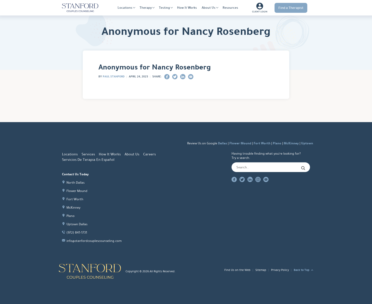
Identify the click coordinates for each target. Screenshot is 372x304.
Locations (125, 7)
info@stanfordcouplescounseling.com (94, 240)
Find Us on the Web (237, 270)
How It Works (187, 7)
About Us (208, 7)
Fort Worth (262, 143)
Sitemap (260, 270)
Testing (164, 7)
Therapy (146, 7)
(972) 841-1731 (76, 232)
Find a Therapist (290, 7)
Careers (149, 154)
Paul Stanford (114, 76)
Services (88, 154)
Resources (230, 7)
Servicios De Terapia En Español (88, 159)
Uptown (307, 143)
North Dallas (75, 182)
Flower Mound (240, 143)
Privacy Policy (280, 270)
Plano (277, 143)
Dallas (222, 143)
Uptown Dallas (76, 224)
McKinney (291, 143)
